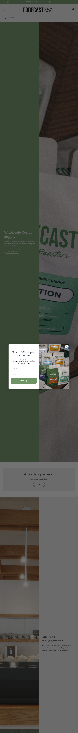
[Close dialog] (67, 347)
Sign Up (23, 380)
